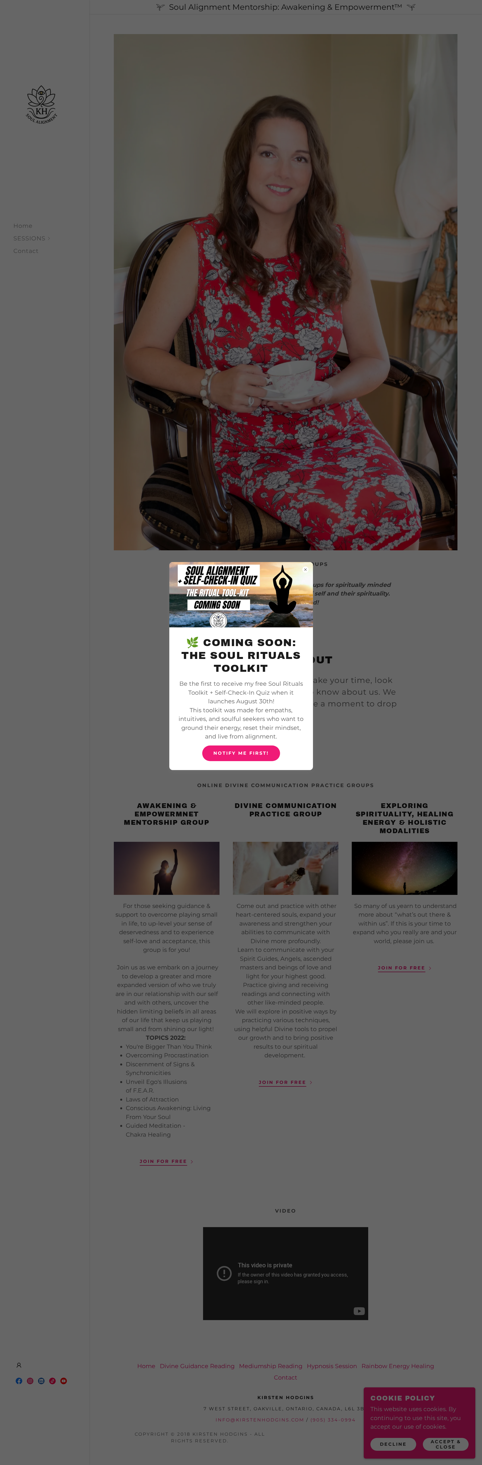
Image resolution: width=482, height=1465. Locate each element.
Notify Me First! (241, 753)
